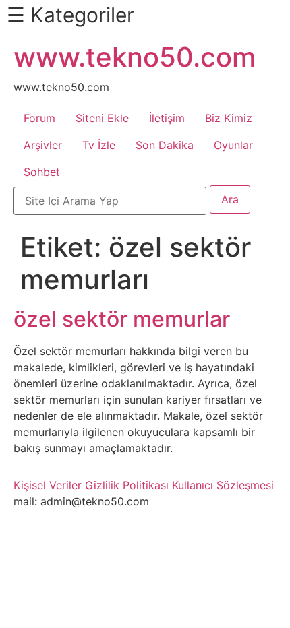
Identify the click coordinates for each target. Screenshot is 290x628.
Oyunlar (233, 145)
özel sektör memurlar (121, 319)
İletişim (167, 118)
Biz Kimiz (228, 118)
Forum (39, 118)
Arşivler (43, 145)
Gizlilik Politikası (127, 485)
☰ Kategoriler (70, 15)
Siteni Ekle (102, 118)
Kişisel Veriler (47, 485)
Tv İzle (98, 145)
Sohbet (42, 172)
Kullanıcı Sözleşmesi (223, 485)
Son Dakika (165, 145)
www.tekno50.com (134, 56)
